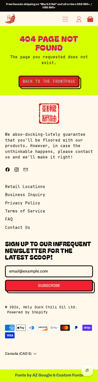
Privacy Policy (22, 203)
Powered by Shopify (27, 312)
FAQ (9, 219)
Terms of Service (25, 211)
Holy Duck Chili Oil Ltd (49, 307)
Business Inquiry (25, 194)
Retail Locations (25, 186)
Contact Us (17, 227)
